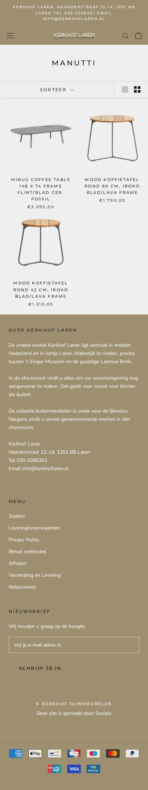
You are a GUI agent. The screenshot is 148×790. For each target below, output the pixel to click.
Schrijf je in (40, 668)
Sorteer (54, 89)
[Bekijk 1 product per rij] (125, 89)
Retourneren (22, 587)
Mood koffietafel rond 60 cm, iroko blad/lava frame (112, 186)
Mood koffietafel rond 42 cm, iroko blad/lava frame (40, 289)
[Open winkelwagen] (138, 35)
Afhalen (17, 563)
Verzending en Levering (35, 575)
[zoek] (125, 36)
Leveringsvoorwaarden (34, 528)
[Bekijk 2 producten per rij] (137, 89)
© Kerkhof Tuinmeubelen (74, 703)
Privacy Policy (24, 539)
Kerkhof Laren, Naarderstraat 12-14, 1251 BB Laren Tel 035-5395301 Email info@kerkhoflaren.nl (74, 13)
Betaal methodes (27, 551)
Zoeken (17, 516)
